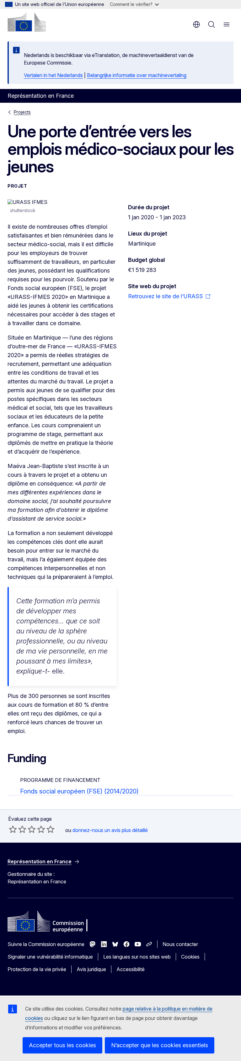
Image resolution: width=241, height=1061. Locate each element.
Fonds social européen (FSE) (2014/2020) (79, 791)
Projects (22, 112)
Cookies (190, 957)
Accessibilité (130, 969)
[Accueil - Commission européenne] (27, 22)
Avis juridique (91, 969)
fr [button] (196, 24)
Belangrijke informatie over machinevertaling (136, 75)
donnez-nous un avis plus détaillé (110, 830)
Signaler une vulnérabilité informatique (50, 957)
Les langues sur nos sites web (137, 957)
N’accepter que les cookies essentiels (159, 1045)
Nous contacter (180, 944)
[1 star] (13, 829)
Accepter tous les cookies (62, 1045)
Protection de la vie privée (37, 969)
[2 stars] (17, 829)
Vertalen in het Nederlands (53, 75)
